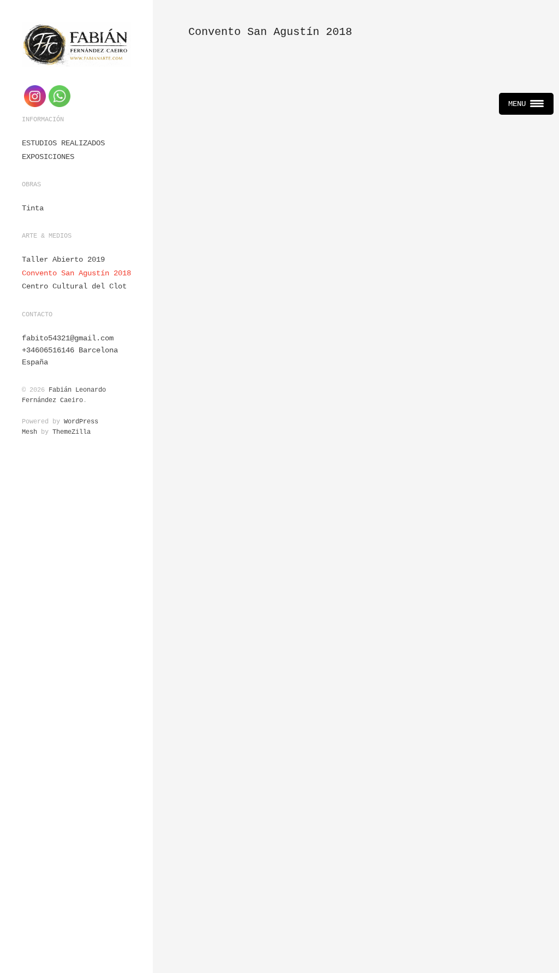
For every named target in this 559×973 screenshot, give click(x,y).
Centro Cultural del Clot (74, 286)
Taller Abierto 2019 (63, 259)
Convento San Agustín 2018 (76, 273)
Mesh (29, 432)
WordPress (81, 422)
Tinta (33, 208)
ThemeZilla (71, 432)
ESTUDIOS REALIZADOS (63, 143)
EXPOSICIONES (48, 156)
